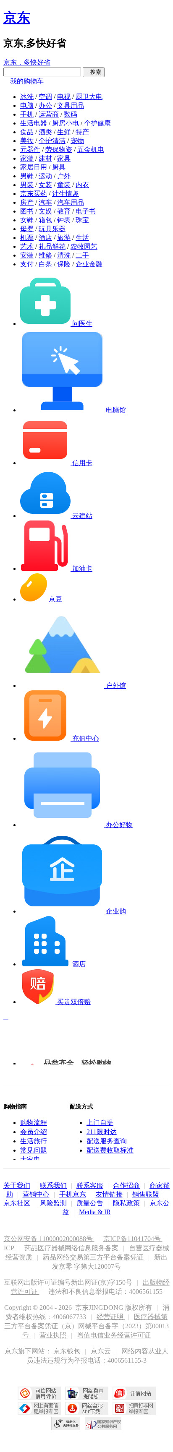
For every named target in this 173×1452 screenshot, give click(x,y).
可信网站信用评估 (39, 1393)
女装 (45, 184)
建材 (45, 158)
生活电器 (33, 123)
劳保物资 (58, 149)
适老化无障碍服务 (66, 1423)
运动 (45, 176)
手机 (27, 114)
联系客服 (89, 1185)
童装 (64, 184)
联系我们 (53, 1185)
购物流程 (33, 1122)
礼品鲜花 (52, 246)
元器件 (30, 149)
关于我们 (16, 1185)
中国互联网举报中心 (39, 1408)
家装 (27, 158)
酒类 (45, 131)
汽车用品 (70, 202)
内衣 (82, 184)
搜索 (93, 72)
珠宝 (82, 220)
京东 (16, 17)
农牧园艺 (84, 246)
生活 (82, 237)
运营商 (49, 114)
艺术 (27, 246)
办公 (45, 105)
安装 (27, 255)
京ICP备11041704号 (133, 1238)
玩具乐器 (52, 228)
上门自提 (99, 1122)
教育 (64, 211)
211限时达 (101, 1131)
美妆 (27, 140)
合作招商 (126, 1185)
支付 (27, 264)
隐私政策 (126, 1203)
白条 (45, 264)
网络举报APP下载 (86, 1408)
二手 (82, 255)
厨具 (59, 167)
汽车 (45, 202)
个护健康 (97, 123)
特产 (82, 131)
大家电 (30, 1159)
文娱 (45, 211)
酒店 (45, 237)
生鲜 (64, 131)
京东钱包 (67, 1351)
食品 (27, 131)
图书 (27, 211)
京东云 (102, 1351)
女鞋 (27, 220)
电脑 (27, 105)
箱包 (45, 220)
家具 (64, 158)
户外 (64, 176)
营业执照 (53, 1335)
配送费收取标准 (110, 1150)
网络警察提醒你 (86, 1393)
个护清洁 (52, 140)
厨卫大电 (89, 96)
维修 (45, 255)
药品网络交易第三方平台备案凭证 (94, 1257)
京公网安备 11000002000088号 (49, 1238)
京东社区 (16, 1203)
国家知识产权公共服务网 (103, 1423)
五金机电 (90, 149)
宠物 (77, 140)
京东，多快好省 (26, 62)
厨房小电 (65, 123)
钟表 (64, 220)
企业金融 (89, 264)
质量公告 (89, 1203)
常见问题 (33, 1150)
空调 (45, 96)
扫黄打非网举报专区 (134, 1408)
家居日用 (33, 167)
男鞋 (27, 176)
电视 (64, 96)
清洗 (64, 255)
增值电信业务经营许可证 (114, 1335)
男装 (27, 184)
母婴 (27, 228)
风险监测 (53, 1203)
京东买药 (33, 193)
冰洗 (27, 96)
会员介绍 (33, 1131)
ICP (10, 1248)
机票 (27, 237)
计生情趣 (65, 193)
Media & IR (95, 1211)
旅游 (64, 237)
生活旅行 (33, 1141)
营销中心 (36, 1194)
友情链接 (109, 1194)
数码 (70, 114)
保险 (64, 264)
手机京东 (72, 1194)
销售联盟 (145, 1194)
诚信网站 (134, 1393)
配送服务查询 (106, 1141)
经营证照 (111, 1316)
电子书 (86, 211)
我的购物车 (27, 81)
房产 (27, 202)
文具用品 (70, 105)
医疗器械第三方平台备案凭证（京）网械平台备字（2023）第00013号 (86, 1326)
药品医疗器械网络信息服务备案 (72, 1248)
